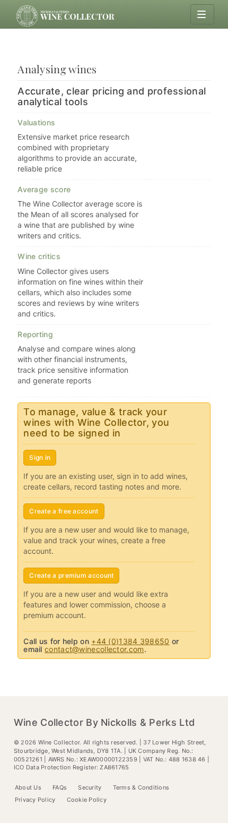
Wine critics (38, 256)
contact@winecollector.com (94, 649)
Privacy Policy (35, 799)
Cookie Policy (87, 799)
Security (89, 787)
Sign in (39, 457)
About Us (28, 787)
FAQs (59, 787)
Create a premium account (71, 575)
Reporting (35, 334)
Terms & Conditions (141, 787)
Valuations (36, 122)
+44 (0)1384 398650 (130, 641)
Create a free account (63, 511)
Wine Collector (66, 16)
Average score (44, 189)
